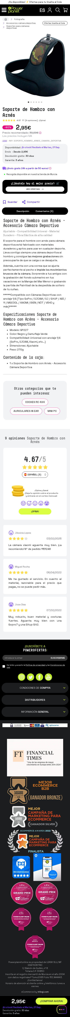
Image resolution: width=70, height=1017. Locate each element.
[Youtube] (48, 677)
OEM (4, 140)
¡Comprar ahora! (51, 1001)
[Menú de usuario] (50, 9)
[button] (28, 102)
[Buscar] (58, 9)
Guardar (12, 202)
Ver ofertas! (33, 189)
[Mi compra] (66, 9)
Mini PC (52, 411)
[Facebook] (39, 677)
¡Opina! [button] (35, 511)
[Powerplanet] (5, 19)
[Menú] (4, 9)
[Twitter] (30, 677)
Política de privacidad (35, 665)
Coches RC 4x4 (35, 402)
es (42, 10)
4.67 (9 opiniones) (27, 120)
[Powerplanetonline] (15, 10)
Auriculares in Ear (26, 411)
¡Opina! (42, 120)
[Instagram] (21, 677)
